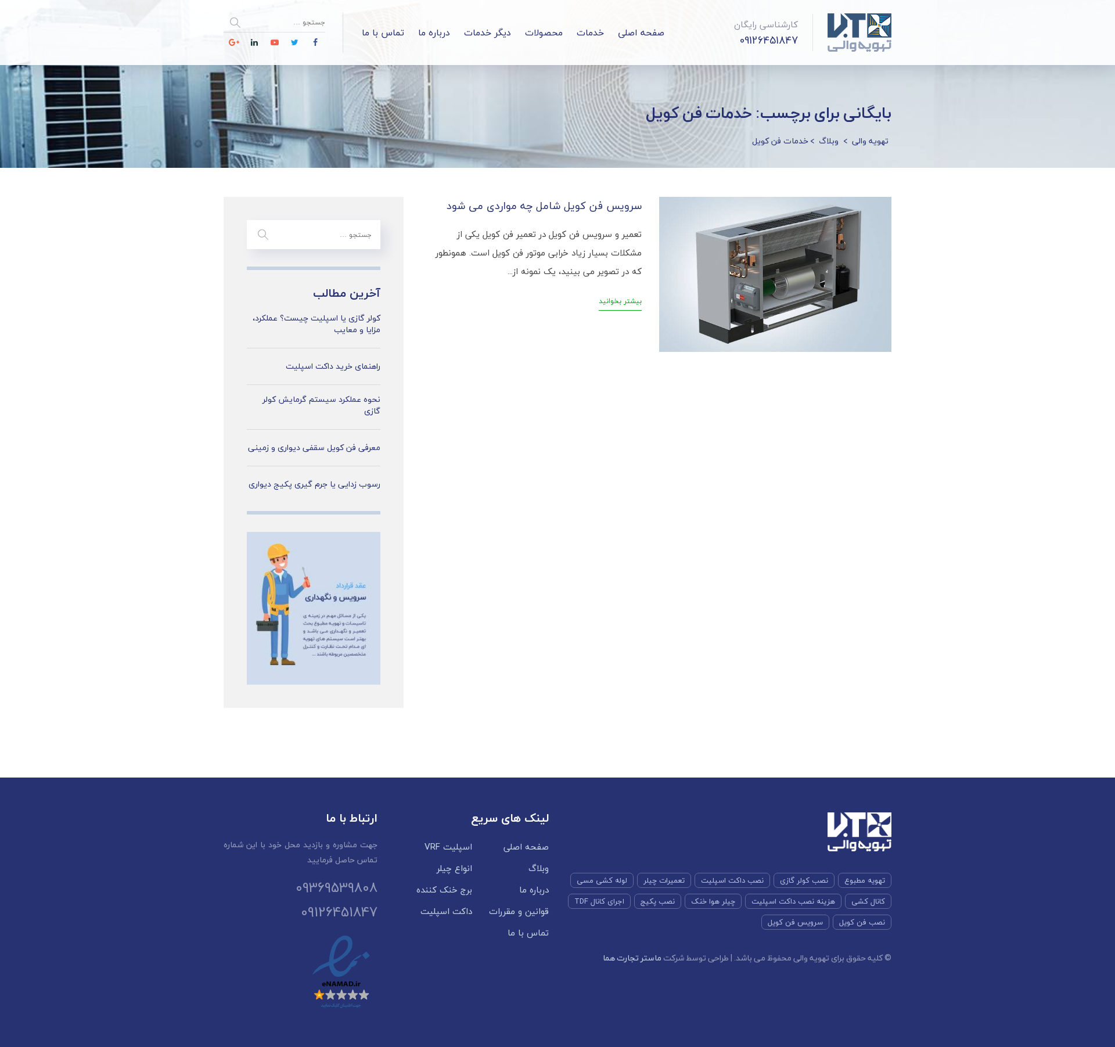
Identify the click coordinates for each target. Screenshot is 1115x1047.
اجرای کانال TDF (599, 901)
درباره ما (434, 32)
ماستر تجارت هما (632, 958)
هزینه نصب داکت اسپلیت (793, 901)
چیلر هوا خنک (713, 901)
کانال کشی (868, 901)
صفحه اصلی (641, 32)
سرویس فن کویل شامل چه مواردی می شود (544, 206)
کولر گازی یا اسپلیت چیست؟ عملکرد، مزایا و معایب (316, 323)
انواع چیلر (454, 868)
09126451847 (769, 40)
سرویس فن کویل (795, 922)
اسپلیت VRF (448, 847)
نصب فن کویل (862, 922)
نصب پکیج (658, 901)
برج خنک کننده (444, 890)
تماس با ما (383, 32)
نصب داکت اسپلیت (732, 880)
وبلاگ (538, 868)
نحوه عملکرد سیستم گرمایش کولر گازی (321, 405)
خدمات (590, 32)
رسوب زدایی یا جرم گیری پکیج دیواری (314, 484)
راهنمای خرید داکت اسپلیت (333, 366)
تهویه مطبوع (864, 880)
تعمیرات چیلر (664, 880)
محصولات (544, 32)
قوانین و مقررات (519, 911)
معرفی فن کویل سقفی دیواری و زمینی (314, 448)
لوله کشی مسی (602, 880)
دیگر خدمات (487, 32)
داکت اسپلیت (446, 911)
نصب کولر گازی (804, 880)
